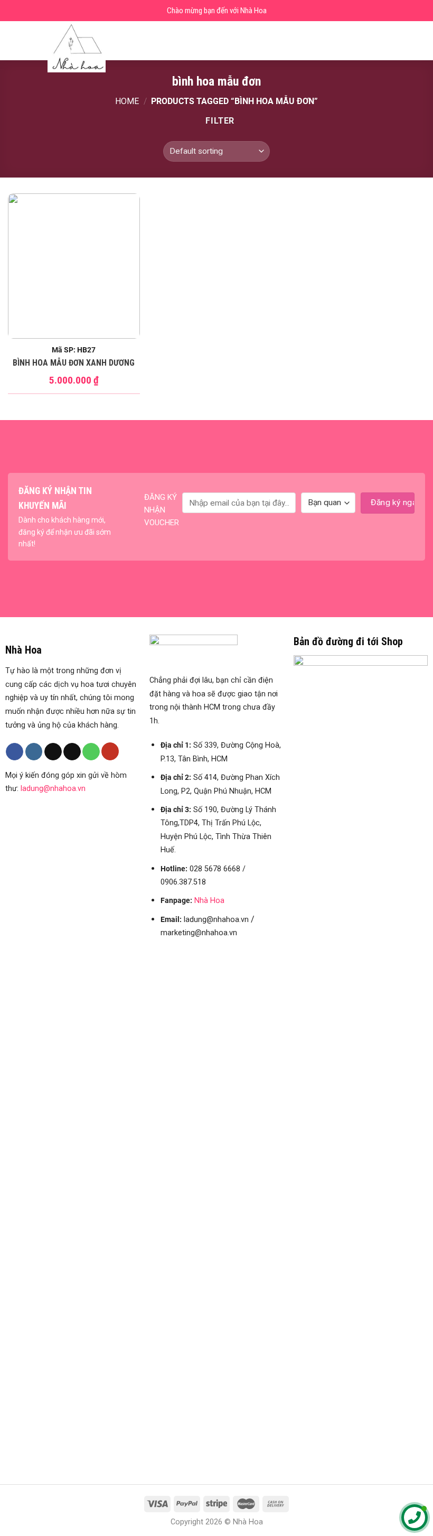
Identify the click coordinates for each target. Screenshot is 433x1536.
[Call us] (91, 752)
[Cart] (420, 40)
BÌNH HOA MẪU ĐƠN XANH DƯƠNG (74, 363)
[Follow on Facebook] (14, 752)
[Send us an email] (72, 752)
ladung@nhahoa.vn (53, 788)
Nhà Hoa (209, 900)
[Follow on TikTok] (53, 752)
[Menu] (14, 40)
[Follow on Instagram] (34, 752)
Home (127, 101)
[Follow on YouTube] (110, 751)
